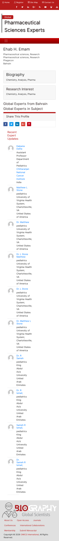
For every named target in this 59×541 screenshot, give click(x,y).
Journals (37, 520)
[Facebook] (17, 7)
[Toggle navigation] (6, 41)
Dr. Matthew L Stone (23, 322)
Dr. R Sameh (19, 357)
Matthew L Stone (21, 188)
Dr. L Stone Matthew (22, 255)
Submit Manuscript (28, 530)
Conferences (10, 525)
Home (7, 2)
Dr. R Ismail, (19, 391)
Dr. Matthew (22, 222)
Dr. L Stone (22, 288)
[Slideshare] (51, 7)
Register (19, 2)
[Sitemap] (57, 7)
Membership (9, 530)
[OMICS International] (29, 509)
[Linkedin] (28, 7)
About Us (8, 520)
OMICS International (30, 534)
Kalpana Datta (20, 147)
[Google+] (34, 7)
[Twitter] (22, 7)
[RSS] (40, 7)
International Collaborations (32, 525)
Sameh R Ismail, (21, 426)
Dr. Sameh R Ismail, (21, 462)
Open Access (23, 520)
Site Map (34, 2)
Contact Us (49, 2)
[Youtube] (45, 7)
